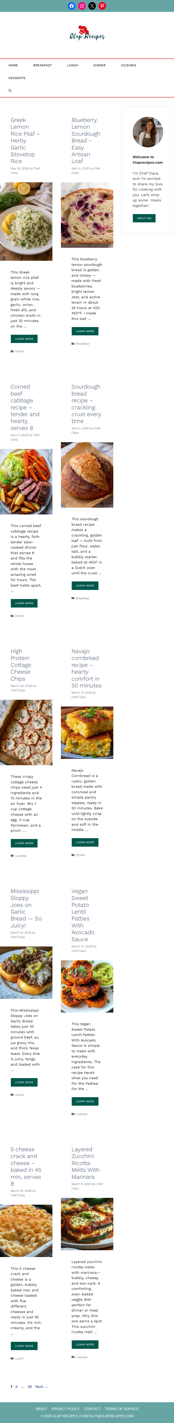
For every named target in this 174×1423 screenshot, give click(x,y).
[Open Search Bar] (10, 90)
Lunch (72, 65)
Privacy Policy (66, 1409)
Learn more (24, 338)
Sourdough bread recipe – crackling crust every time (86, 403)
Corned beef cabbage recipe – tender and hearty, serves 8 (25, 407)
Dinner (99, 65)
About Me (144, 218)
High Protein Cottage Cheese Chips (21, 665)
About (41, 1409)
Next (41, 1386)
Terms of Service (122, 1409)
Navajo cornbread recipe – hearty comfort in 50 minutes (87, 668)
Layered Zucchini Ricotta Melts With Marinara (86, 1163)
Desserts (16, 78)
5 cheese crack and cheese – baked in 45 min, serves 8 (26, 1166)
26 (30, 1386)
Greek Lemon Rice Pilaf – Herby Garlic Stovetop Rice (25, 140)
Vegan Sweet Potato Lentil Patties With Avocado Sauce (83, 915)
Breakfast (42, 65)
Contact (92, 1409)
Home (13, 65)
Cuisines (128, 65)
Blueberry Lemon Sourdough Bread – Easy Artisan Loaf (86, 140)
